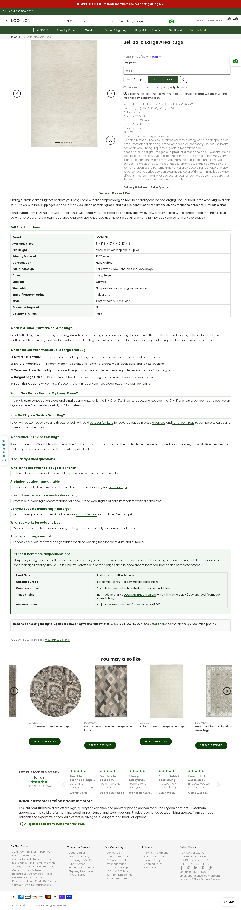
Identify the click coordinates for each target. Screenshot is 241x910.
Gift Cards (90, 860)
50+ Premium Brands (119, 875)
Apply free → (180, 87)
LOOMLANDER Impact (119, 867)
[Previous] (17, 93)
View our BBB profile (57, 639)
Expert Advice (77, 864)
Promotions (151, 867)
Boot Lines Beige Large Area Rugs (200, 726)
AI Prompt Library (79, 856)
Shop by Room (66, 30)
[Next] (111, 93)
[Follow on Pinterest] (203, 868)
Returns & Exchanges (82, 867)
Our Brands (176, 30)
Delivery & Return (135, 187)
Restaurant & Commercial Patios (32, 874)
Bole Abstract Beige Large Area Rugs (146, 726)
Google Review (210, 879)
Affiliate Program (116, 878)
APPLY (200, 21)
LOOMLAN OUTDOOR (194, 856)
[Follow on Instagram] (188, 868)
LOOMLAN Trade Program (140, 594)
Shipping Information (81, 871)
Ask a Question (161, 187)
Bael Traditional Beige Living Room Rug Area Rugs (92, 728)
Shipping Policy (153, 864)
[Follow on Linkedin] (196, 868)
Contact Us (113, 853)
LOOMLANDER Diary (118, 871)
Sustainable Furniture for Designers (34, 863)
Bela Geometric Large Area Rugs (32, 726)
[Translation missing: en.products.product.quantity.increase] (142, 79)
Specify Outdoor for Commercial (32, 866)
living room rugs (183, 422)
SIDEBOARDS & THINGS (195, 864)
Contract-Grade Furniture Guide (32, 859)
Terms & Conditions (156, 853)
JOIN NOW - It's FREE (24, 852)
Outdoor (90, 30)
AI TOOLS (42, 30)
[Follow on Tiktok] (210, 868)
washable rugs (86, 514)
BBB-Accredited (116, 860)
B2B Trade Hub (21, 855)
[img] (39, 782)
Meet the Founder (117, 856)
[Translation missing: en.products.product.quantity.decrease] (127, 79)
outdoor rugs (118, 487)
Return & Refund (154, 856)
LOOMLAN (16, 722)
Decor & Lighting (116, 30)
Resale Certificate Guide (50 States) (34, 881)
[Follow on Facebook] (181, 868)
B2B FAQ (45, 852)
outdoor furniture (101, 422)
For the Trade (198, 30)
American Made (116, 864)
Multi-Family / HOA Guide (27, 877)
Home (13, 37)
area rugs (158, 422)
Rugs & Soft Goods (147, 30)
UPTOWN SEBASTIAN (193, 853)
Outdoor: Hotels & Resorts (28, 870)
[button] (64, 784)
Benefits (39, 855)
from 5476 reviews (39, 786)
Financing (74, 860)
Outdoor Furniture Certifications (31, 885)
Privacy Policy (77, 875)
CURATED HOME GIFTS (195, 860)
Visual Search (159, 624)
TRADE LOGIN (214, 21)
